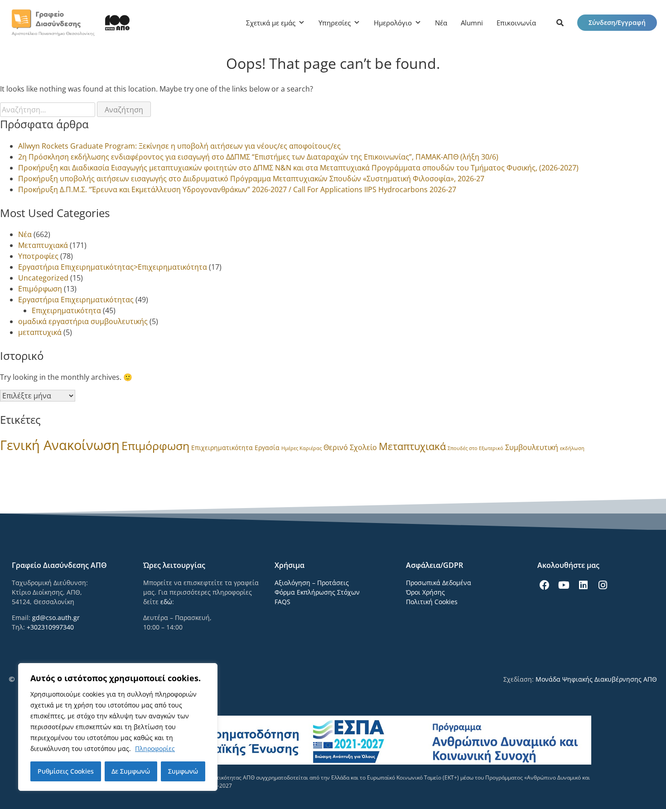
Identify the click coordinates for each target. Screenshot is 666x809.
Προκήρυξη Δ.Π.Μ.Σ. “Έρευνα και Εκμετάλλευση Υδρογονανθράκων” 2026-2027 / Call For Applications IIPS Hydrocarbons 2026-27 (237, 189)
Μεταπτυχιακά (43, 245)
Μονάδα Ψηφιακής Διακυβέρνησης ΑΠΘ (596, 679)
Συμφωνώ (183, 771)
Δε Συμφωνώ (130, 771)
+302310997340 (50, 627)
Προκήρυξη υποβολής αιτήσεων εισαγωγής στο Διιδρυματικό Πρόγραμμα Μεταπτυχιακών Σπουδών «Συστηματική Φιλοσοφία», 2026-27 (251, 179)
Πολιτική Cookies (432, 601)
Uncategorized (43, 278)
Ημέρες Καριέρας (301, 448)
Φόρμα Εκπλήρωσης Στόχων (317, 592)
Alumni (472, 22)
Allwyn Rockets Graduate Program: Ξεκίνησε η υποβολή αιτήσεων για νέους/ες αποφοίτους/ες (179, 146)
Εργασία (267, 447)
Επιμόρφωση (40, 289)
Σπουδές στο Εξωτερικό (475, 448)
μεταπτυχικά (40, 332)
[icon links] (560, 22)
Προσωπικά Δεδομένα (438, 582)
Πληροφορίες (155, 748)
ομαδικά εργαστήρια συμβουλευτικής (83, 321)
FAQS (282, 601)
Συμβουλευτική (531, 447)
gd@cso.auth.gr (56, 617)
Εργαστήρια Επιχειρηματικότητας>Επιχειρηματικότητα (112, 267)
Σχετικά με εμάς (270, 22)
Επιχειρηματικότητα (66, 310)
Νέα (441, 22)
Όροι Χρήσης (425, 592)
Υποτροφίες (38, 256)
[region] (117, 727)
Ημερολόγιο (393, 22)
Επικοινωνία (516, 22)
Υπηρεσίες (335, 22)
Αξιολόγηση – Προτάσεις (312, 582)
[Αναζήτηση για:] (48, 110)
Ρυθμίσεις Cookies (66, 771)
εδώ (166, 601)
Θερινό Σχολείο (350, 447)
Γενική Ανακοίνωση (60, 445)
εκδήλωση (572, 448)
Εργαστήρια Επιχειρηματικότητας (76, 300)
